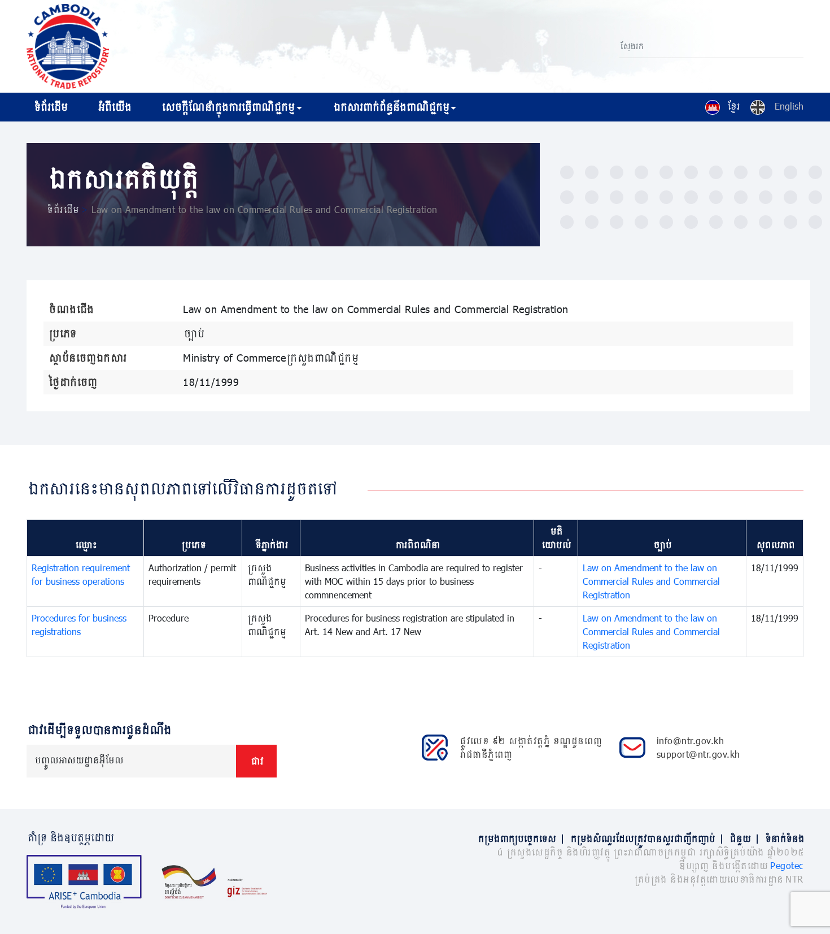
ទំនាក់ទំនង (784, 838)
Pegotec (786, 865)
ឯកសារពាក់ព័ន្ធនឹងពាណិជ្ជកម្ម (390, 107)
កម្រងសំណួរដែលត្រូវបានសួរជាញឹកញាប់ (646, 838)
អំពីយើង (113, 107)
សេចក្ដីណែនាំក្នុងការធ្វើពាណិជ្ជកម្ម (227, 107)
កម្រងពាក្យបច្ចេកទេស (520, 838)
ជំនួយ (744, 838)
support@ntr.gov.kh (698, 754)
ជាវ (256, 760)
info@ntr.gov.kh (690, 740)
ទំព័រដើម (50, 107)
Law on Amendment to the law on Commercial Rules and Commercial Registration (651, 581)
